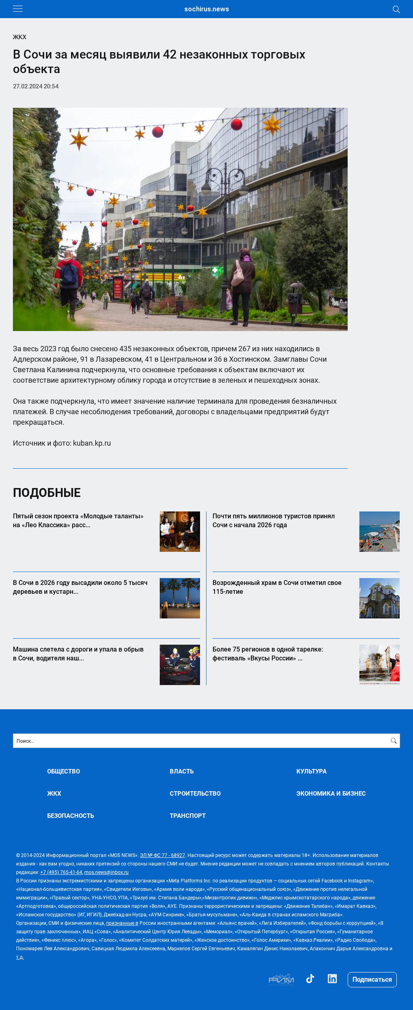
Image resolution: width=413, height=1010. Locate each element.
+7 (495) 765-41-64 (61, 872)
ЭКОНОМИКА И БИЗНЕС (331, 793)
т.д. (20, 956)
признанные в (122, 923)
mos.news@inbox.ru (106, 872)
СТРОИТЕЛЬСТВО (195, 793)
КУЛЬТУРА (311, 771)
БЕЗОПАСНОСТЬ (70, 816)
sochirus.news (206, 9)
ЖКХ (19, 37)
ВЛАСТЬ (182, 771)
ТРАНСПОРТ (188, 816)
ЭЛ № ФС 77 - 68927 (162, 855)
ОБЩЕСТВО (63, 771)
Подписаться (372, 979)
